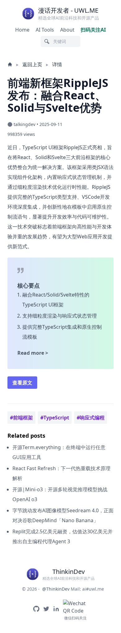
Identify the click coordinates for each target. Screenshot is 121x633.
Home (22, 29)
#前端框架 (21, 417)
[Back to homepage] (10, 64)
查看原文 (22, 382)
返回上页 (32, 64)
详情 (57, 64)
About (67, 29)
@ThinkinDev (55, 589)
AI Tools (45, 29)
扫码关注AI (93, 29)
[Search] (47, 41)
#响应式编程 (91, 417)
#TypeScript (54, 417)
